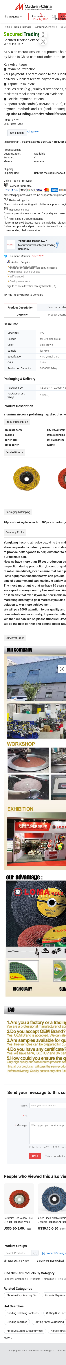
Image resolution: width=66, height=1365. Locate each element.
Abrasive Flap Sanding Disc (22, 1295)
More (7, 1337)
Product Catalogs (55, 1253)
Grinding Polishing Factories (22, 1313)
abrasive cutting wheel (16, 1260)
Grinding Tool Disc (17, 1322)
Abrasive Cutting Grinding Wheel (25, 1330)
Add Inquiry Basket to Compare (25, 294)
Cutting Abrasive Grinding (49, 1322)
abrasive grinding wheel (50, 1260)
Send (35, 1156)
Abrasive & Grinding (45, 26)
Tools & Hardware (22, 26)
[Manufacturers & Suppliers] (33, 6)
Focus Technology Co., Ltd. (46, 1350)
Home (7, 26)
